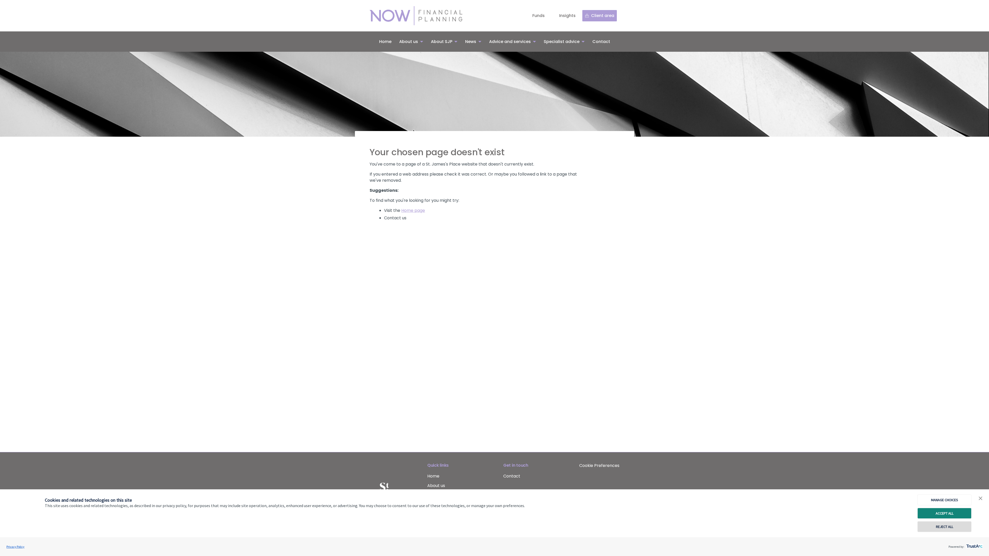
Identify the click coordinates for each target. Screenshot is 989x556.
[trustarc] (974, 544)
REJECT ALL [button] (944, 526)
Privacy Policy (15, 547)
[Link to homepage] (421, 15)
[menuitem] (385, 41)
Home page (413, 210)
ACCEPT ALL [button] (944, 513)
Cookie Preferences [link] (599, 465)
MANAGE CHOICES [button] (944, 500)
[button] (980, 499)
